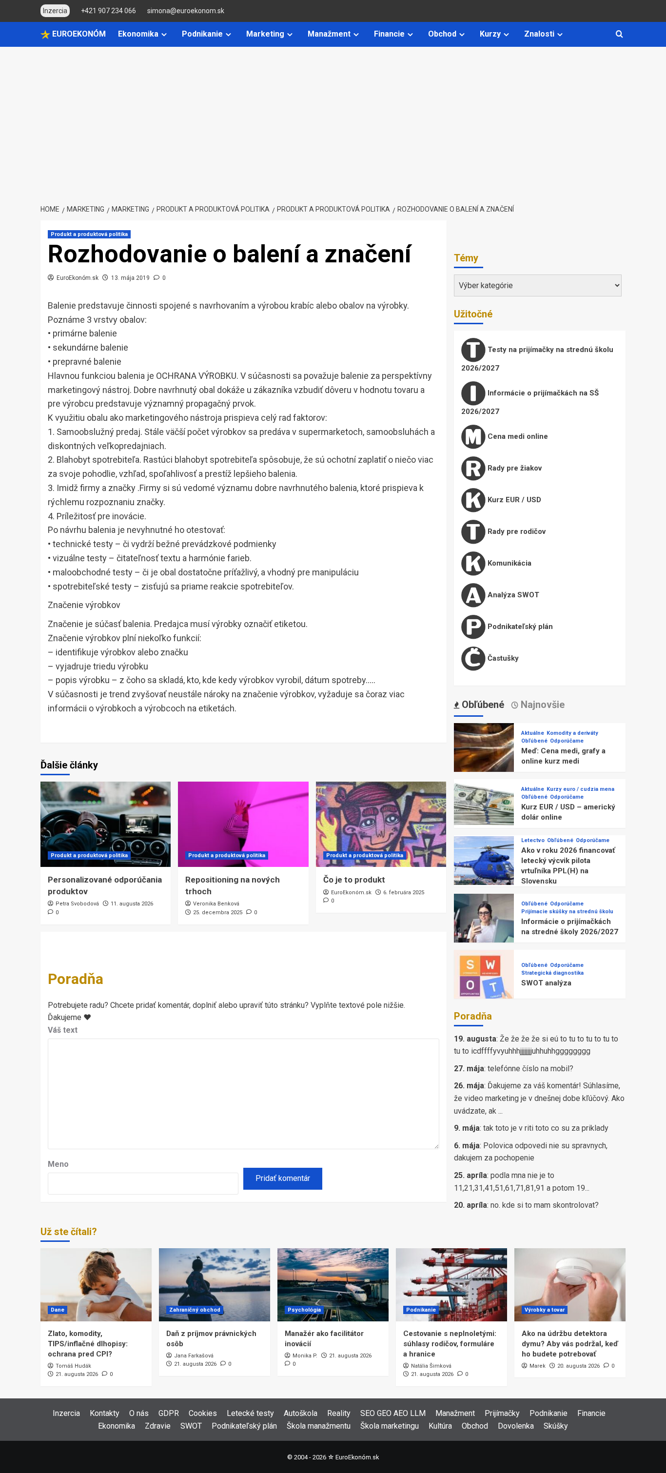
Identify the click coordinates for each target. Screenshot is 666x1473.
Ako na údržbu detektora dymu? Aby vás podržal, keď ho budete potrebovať (570, 1343)
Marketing (265, 34)
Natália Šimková (431, 1366)
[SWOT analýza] (484, 979)
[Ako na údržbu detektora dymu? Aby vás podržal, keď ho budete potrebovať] (570, 1284)
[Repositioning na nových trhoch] (243, 824)
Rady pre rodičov (516, 531)
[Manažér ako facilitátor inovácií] (333, 1284)
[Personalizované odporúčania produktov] (105, 824)
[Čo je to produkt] (381, 824)
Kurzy (490, 34)
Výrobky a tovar (545, 1310)
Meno (58, 1164)
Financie (389, 34)
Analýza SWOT (512, 594)
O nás (139, 1413)
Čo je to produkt (354, 879)
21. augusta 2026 (77, 1374)
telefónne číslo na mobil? (530, 1068)
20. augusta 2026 (578, 1366)
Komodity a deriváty (572, 733)
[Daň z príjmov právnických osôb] (214, 1284)
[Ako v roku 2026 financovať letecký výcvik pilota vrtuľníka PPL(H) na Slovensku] (484, 865)
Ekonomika (138, 34)
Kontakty (104, 1413)
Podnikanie (202, 34)
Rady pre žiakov (514, 468)
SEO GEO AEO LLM (393, 1413)
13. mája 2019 (130, 278)
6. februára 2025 (403, 892)
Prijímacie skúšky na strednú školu (567, 911)
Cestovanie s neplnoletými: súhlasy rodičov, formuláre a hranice (449, 1343)
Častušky (502, 658)
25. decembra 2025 (217, 912)
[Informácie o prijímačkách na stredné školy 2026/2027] (484, 923)
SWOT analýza (546, 983)
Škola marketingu (389, 1426)
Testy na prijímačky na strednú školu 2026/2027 (537, 359)
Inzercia (66, 1413)
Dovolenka (516, 1426)
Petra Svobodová (77, 904)
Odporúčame (567, 741)
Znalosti (539, 34)
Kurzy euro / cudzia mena (580, 789)
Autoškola (300, 1413)
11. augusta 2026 (132, 904)
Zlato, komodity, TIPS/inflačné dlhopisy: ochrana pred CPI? (88, 1343)
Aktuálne (532, 733)
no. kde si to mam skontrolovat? (544, 1205)
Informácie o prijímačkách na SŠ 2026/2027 (530, 402)
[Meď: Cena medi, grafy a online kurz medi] (484, 752)
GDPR (168, 1413)
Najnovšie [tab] (541, 704)
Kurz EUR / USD (513, 499)
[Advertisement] (333, 120)
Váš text (63, 1030)
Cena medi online (517, 436)
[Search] (619, 34)
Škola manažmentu (319, 1426)
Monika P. (305, 1356)
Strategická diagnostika (552, 973)
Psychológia (304, 1310)
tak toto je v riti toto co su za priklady (545, 1128)
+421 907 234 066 (108, 11)
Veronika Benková (216, 904)
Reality (339, 1413)
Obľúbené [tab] (481, 704)
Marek (537, 1366)
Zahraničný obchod (194, 1310)
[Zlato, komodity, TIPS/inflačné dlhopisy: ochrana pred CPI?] (96, 1284)
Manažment (329, 34)
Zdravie (158, 1426)
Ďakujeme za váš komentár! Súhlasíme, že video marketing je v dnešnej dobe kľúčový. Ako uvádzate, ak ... (539, 1098)
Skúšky (556, 1426)
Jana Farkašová (194, 1356)
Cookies (203, 1413)
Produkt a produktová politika (89, 234)
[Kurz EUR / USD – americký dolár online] (484, 808)
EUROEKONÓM (78, 34)
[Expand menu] (164, 34)
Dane (57, 1310)
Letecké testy (250, 1413)
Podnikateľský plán (519, 626)
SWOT (191, 1426)
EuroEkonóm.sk (77, 278)
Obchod (442, 34)
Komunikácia (508, 563)
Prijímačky (502, 1413)
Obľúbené (534, 741)
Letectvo (533, 840)
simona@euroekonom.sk (185, 11)
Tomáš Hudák (73, 1366)
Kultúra (440, 1426)
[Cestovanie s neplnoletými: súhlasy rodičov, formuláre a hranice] (451, 1284)
